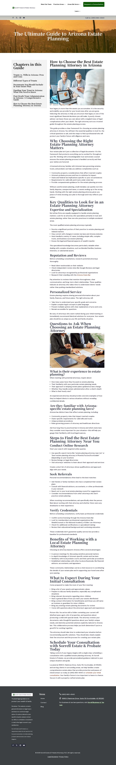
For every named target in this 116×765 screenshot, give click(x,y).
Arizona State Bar (84, 275)
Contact (43, 703)
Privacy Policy (63, 757)
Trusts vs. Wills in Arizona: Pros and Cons (28, 76)
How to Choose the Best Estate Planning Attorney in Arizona (27, 104)
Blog (42, 707)
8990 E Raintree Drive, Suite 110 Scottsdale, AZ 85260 (83, 698)
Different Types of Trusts (25, 80)
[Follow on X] (16, 17)
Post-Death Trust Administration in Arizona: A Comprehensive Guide (28, 98)
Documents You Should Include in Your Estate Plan (28, 85)
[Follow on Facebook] (13, 17)
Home (43, 698)
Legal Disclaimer (53, 757)
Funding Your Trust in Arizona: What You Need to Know (28, 91)
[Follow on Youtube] (23, 17)
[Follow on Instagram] (20, 17)
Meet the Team (46, 4)
